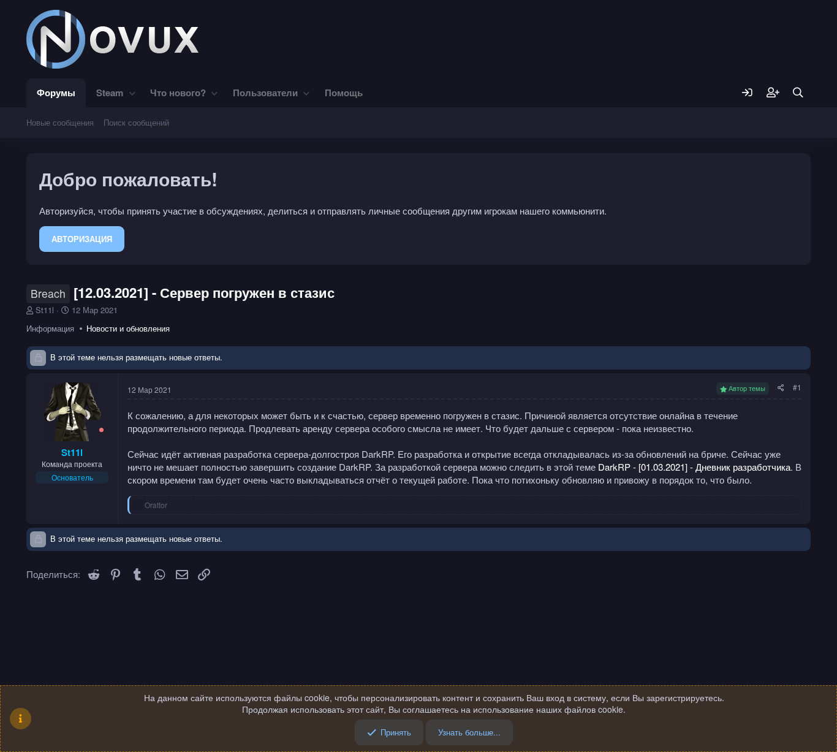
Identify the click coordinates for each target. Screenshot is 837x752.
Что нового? (178, 92)
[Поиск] (798, 92)
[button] (132, 92)
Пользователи (265, 92)
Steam (109, 92)
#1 (797, 387)
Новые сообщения (60, 122)
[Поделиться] (781, 388)
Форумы (56, 92)
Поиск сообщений (136, 122)
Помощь (344, 92)
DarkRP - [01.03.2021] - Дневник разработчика (694, 466)
